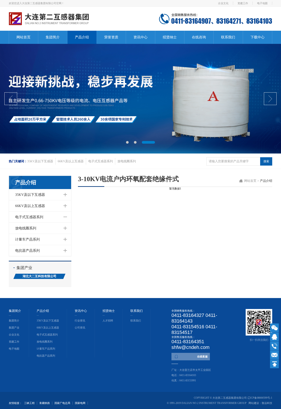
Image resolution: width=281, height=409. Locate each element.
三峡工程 (29, 403)
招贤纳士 (170, 37)
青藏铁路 (44, 403)
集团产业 (14, 327)
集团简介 (53, 37)
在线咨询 (199, 37)
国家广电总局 (62, 403)
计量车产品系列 (27, 239)
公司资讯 (80, 327)
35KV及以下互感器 (40, 161)
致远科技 (267, 403)
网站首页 (23, 37)
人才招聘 (108, 320)
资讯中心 (140, 37)
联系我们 (228, 37)
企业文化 (223, 3)
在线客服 (202, 356)
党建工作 (243, 3)
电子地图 (262, 3)
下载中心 (257, 37)
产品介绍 (82, 37)
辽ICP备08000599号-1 (259, 397)
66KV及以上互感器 (71, 161)
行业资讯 (80, 320)
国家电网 (80, 403)
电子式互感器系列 (100, 161)
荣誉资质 (111, 37)
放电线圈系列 (126, 161)
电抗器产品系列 (27, 250)
